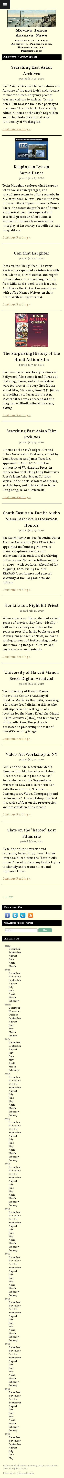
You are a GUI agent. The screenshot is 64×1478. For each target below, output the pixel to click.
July (11, 987)
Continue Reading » (16, 129)
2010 (8, 1434)
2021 (7, 969)
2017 (7, 1118)
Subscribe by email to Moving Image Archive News (22, 915)
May (11, 1028)
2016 (7, 1163)
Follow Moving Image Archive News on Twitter (15, 915)
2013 (7, 1299)
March (12, 966)
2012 (7, 1344)
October (13, 1015)
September (15, 952)
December (14, 949)
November (15, 976)
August (13, 956)
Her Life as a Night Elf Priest (31, 606)
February (14, 1001)
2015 (7, 1208)
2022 (7, 945)
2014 (7, 1254)
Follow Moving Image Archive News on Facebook (7, 915)
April (12, 963)
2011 (7, 1389)
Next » (12, 896)
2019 (7, 1039)
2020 (8, 1004)
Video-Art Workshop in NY (31, 755)
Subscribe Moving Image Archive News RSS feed (30, 915)
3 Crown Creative (25, 1473)
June (11, 959)
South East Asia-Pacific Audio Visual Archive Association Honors (31, 519)
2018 (7, 1073)
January (13, 1035)
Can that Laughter (31, 253)
